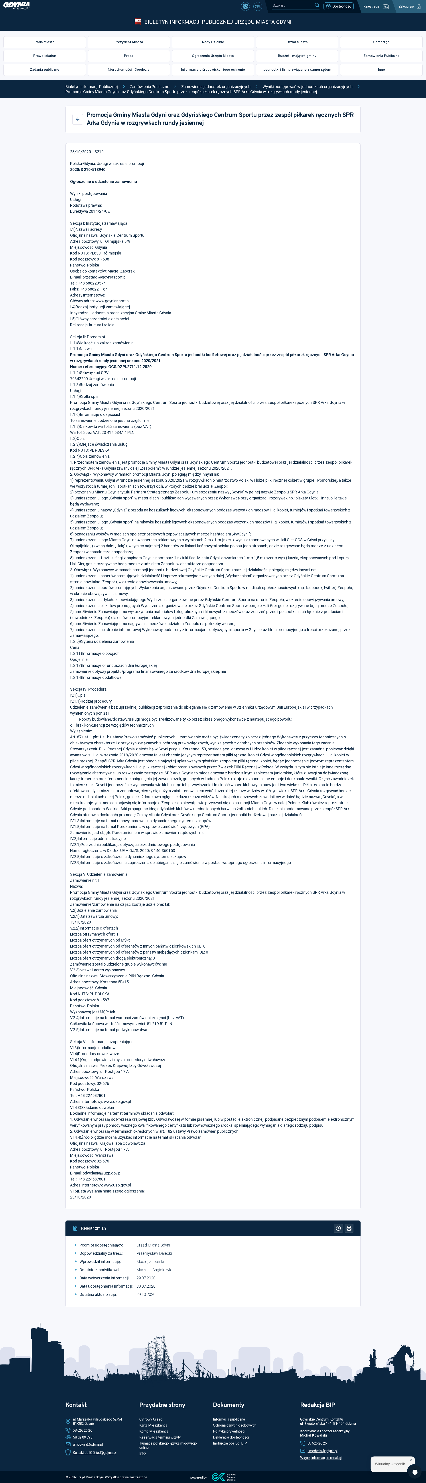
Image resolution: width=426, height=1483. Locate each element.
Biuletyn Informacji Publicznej (91, 86)
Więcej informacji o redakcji (321, 1458)
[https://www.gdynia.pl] (16, 6)
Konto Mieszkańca (153, 1431)
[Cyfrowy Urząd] (245, 6)
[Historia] (338, 1228)
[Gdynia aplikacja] (257, 6)
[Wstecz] (77, 119)
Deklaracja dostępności (231, 1437)
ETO (142, 1453)
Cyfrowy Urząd (150, 1419)
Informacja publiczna (229, 1419)
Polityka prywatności (229, 1431)
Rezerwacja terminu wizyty (160, 1437)
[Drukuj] (349, 1228)
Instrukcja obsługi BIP (230, 1443)
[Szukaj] (317, 5)
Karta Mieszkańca (153, 1425)
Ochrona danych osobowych (234, 1425)
